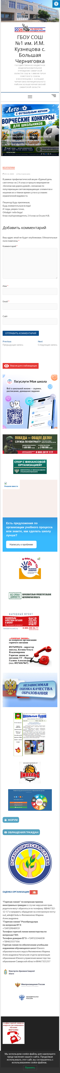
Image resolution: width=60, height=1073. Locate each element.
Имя (5, 286)
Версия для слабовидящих (23, 365)
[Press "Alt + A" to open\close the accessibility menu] (56, 4)
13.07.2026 (10, 148)
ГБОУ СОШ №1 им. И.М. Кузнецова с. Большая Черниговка (30, 49)
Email (6, 301)
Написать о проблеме (21, 544)
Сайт (5, 316)
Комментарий (10, 246)
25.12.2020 (9, 174)
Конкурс (8, 132)
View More (9, 152)
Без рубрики (9, 167)
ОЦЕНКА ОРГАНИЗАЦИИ (16, 891)
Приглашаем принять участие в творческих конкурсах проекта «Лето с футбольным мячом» (27, 140)
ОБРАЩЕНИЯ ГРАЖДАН (23, 832)
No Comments (25, 148)
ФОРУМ (13, 819)
